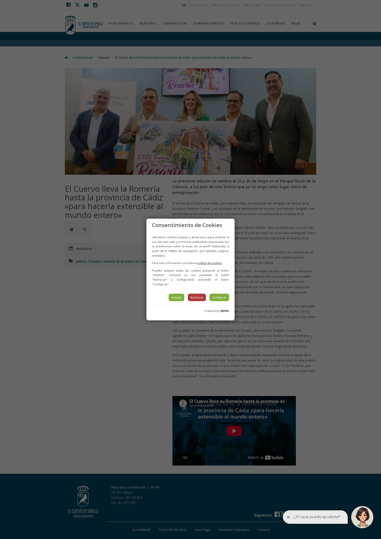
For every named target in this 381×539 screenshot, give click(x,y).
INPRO (224, 311)
